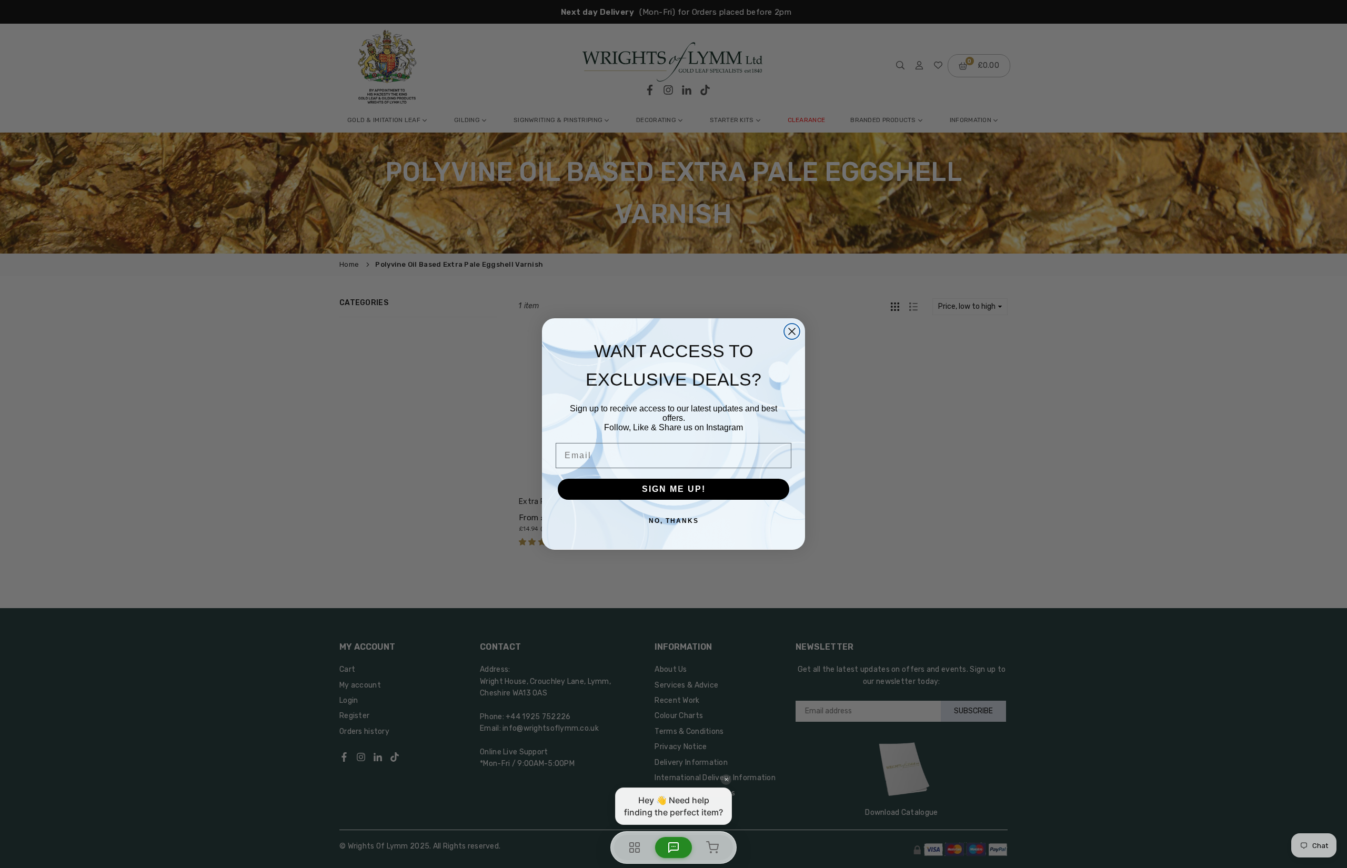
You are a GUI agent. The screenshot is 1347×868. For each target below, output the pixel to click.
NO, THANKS (674, 520)
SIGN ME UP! (674, 489)
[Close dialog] (792, 331)
